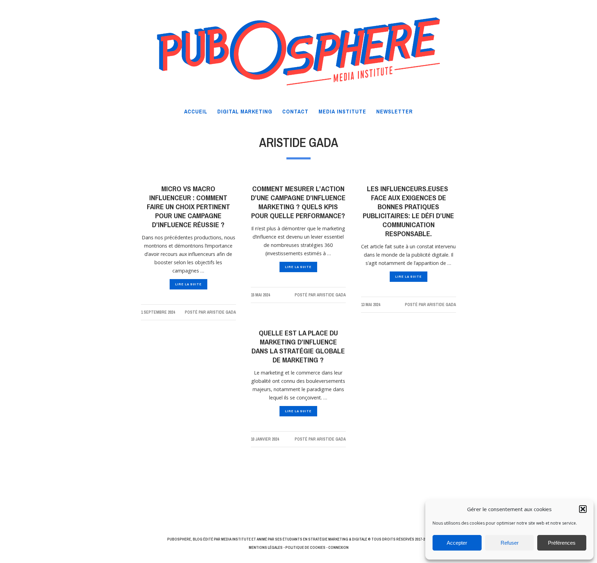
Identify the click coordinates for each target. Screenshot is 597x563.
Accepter (457, 543)
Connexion (338, 547)
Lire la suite (188, 284)
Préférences (562, 543)
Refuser (510, 543)
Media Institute (236, 539)
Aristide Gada (221, 312)
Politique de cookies (305, 547)
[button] (582, 509)
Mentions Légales (266, 547)
